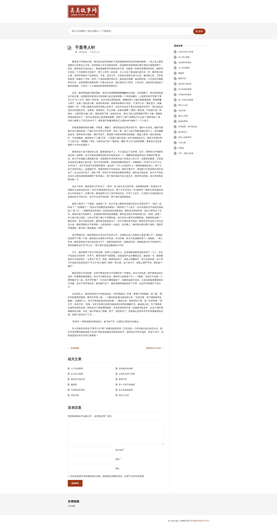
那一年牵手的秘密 (127, 384)
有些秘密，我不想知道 (187, 126)
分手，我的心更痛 (185, 153)
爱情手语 (123, 379)
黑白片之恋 (124, 395)
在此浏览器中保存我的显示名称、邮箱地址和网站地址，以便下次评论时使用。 (108, 476)
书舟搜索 (71, 506)
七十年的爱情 (77, 368)
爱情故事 (83, 52)
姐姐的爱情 (183, 121)
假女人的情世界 (184, 137)
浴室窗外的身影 (126, 368)
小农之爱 (182, 142)
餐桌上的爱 (183, 116)
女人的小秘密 (77, 373)
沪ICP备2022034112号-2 (199, 520)
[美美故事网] (83, 11)
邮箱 (118, 459)
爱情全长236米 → (155, 348)
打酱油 (181, 148)
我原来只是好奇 (78, 379)
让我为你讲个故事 (127, 373)
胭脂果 (74, 384)
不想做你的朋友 (78, 389)
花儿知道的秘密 (126, 389)
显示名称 (120, 450)
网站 (117, 468)
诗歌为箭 (75, 395)
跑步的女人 (183, 132)
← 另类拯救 (73, 348)
